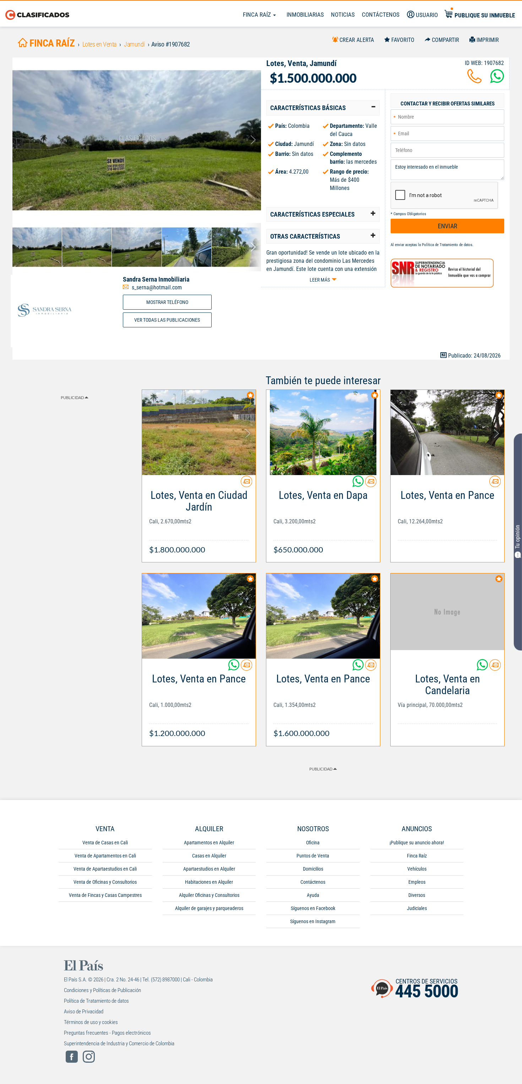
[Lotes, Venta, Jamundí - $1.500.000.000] (136, 140)
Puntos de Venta (313, 856)
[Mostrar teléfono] (474, 80)
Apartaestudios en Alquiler (209, 869)
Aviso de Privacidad (83, 1011)
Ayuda (313, 895)
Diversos (416, 895)
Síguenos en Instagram (313, 921)
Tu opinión (517, 537)
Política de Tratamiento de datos (447, 245)
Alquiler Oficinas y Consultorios (209, 895)
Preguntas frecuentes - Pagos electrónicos (107, 1033)
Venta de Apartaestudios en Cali (105, 869)
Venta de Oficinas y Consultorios (105, 882)
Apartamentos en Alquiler (209, 842)
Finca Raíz (257, 14)
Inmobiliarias (305, 14)
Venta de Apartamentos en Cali (105, 856)
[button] (323, 108)
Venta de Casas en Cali (105, 842)
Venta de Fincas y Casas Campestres (105, 895)
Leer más (320, 280)
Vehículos (416, 869)
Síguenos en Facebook (313, 908)
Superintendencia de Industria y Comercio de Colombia (119, 1043)
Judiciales (417, 908)
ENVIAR (447, 226)
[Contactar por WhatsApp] (497, 80)
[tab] (323, 107)
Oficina (313, 842)
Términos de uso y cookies (91, 1022)
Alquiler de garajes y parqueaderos (209, 908)
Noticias (343, 14)
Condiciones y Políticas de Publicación (102, 990)
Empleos (416, 882)
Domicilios (313, 869)
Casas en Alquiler (209, 856)
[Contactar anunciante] (246, 484)
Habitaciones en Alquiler (209, 882)
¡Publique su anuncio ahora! (417, 842)
